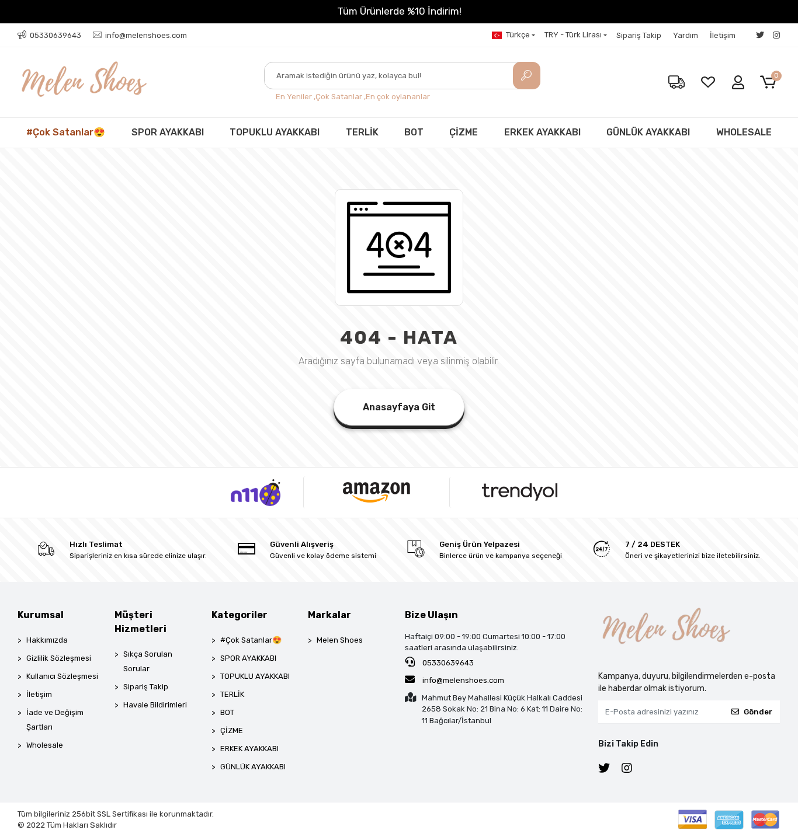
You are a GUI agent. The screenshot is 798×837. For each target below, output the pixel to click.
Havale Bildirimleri (155, 704)
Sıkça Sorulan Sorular (147, 661)
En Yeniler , (295, 96)
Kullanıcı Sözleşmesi (62, 676)
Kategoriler (239, 614)
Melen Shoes (340, 640)
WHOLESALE (744, 132)
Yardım (685, 35)
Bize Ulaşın (431, 614)
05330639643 (447, 662)
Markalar (329, 614)
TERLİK (362, 132)
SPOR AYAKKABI (167, 132)
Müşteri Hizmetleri (140, 621)
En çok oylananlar (398, 96)
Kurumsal (41, 614)
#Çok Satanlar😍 (65, 132)
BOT (414, 132)
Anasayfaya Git (399, 407)
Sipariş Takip (638, 35)
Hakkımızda (47, 640)
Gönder (758, 711)
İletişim (722, 35)
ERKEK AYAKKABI (542, 132)
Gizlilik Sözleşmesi (58, 658)
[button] (770, 82)
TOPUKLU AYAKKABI (275, 132)
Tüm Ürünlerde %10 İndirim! (399, 11)
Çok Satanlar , (340, 96)
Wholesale (44, 745)
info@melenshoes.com (462, 680)
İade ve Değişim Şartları (55, 719)
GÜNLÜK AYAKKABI (648, 132)
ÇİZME (463, 132)
